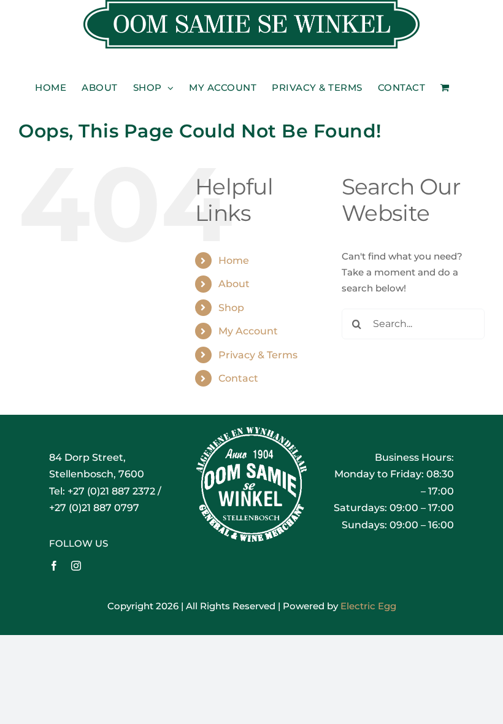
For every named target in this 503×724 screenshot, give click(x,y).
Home (233, 260)
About (234, 284)
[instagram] (76, 566)
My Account (248, 331)
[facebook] (54, 566)
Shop (231, 308)
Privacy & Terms (258, 355)
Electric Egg (368, 606)
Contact (238, 378)
